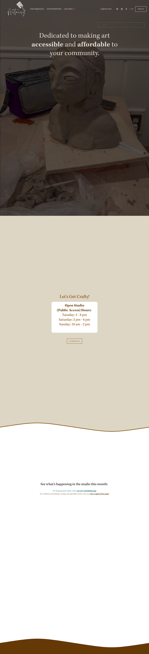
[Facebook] (126, 9)
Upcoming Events (74, 341)
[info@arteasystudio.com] (117, 9)
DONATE (141, 9)
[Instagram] (122, 9)
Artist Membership (54, 9)
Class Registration (37, 9)
